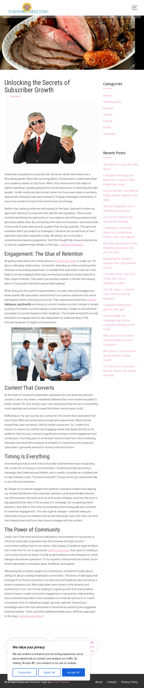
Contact (112, 682)
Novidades (109, 133)
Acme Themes (60, 682)
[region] (49, 660)
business (15, 96)
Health (107, 127)
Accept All (73, 672)
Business (108, 108)
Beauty (107, 95)
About (99, 682)
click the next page (65, 260)
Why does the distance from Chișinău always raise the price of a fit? (120, 247)
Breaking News (112, 102)
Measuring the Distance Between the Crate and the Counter (119, 263)
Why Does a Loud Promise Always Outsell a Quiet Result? (119, 355)
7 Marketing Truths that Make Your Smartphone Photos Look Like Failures (119, 232)
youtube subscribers (72, 244)
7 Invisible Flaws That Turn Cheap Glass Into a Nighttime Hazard (119, 278)
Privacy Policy (129, 682)
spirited (91, 299)
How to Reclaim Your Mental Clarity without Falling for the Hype (120, 195)
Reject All (49, 672)
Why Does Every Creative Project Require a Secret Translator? (118, 340)
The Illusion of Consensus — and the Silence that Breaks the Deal (120, 371)
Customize (24, 672)
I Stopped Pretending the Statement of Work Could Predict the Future (118, 180)
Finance (107, 114)
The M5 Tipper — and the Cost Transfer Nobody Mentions (118, 294)
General (107, 121)
